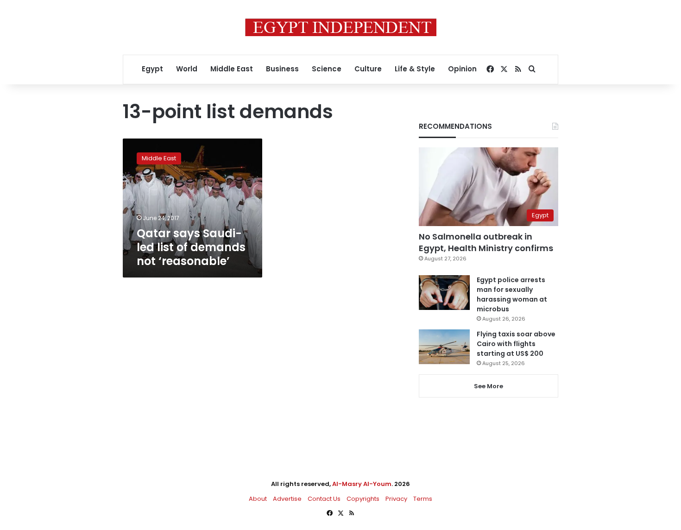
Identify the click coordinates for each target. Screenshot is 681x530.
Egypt (152, 69)
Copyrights (363, 498)
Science (326, 69)
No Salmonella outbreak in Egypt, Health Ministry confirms (486, 242)
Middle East (231, 69)
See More (488, 386)
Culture (368, 69)
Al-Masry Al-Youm (361, 484)
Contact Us (324, 498)
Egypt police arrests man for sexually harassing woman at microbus (512, 294)
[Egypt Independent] (340, 27)
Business (282, 69)
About (258, 498)
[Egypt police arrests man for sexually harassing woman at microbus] (444, 292)
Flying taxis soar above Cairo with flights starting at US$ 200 (516, 343)
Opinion (462, 69)
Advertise (287, 498)
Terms (422, 498)
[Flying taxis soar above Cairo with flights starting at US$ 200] (444, 346)
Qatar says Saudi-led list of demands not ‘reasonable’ (191, 247)
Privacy (396, 498)
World (186, 69)
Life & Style (415, 69)
